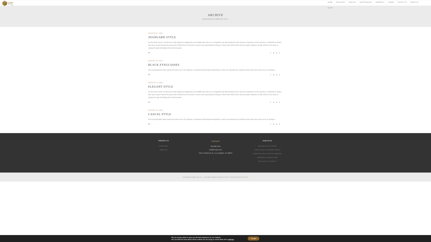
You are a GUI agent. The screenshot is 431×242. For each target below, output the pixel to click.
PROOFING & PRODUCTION (267, 157)
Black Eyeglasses (163, 64)
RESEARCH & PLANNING (267, 146)
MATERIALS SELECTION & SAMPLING (267, 153)
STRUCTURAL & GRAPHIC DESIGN (267, 150)
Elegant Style (160, 86)
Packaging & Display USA (214, 19)
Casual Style (159, 114)
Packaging (163, 146)
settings (231, 240)
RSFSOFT (245, 177)
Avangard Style (162, 37)
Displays (163, 150)
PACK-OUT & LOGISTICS (267, 161)
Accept (253, 238)
